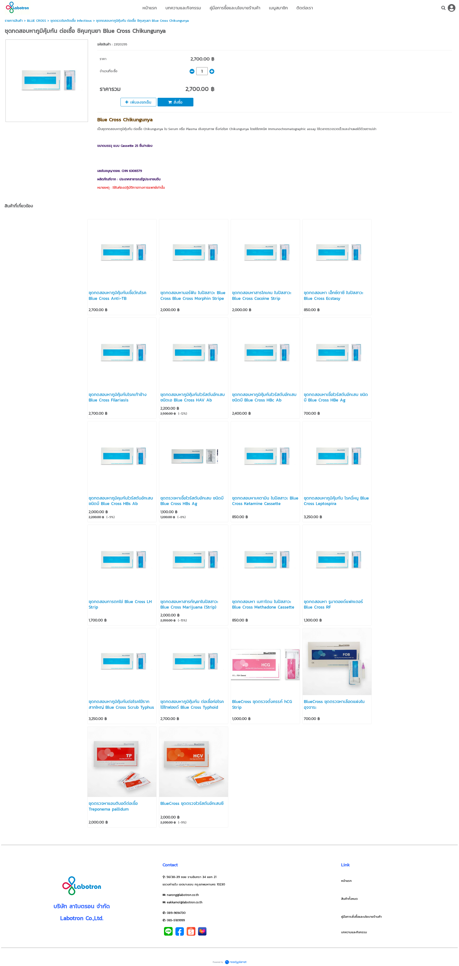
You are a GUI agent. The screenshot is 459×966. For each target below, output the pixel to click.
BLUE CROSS (36, 20)
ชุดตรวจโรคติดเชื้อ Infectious (71, 20)
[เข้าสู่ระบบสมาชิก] (451, 8)
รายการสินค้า (14, 20)
